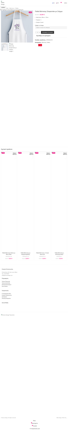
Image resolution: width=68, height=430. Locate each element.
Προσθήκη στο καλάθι (47, 32)
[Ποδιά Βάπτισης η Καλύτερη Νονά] (59, 201)
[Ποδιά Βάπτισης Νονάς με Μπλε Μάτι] (9, 201)
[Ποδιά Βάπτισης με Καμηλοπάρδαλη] (25, 201)
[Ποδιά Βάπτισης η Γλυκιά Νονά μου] (42, 201)
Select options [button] (14, 153)
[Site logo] (3, 3)
